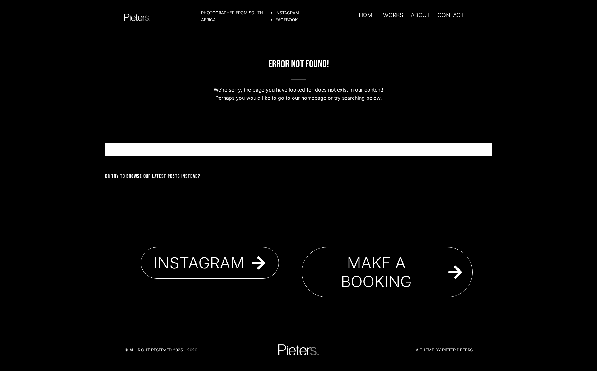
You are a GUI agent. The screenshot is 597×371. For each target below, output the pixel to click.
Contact (450, 15)
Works (393, 15)
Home (367, 15)
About (420, 15)
